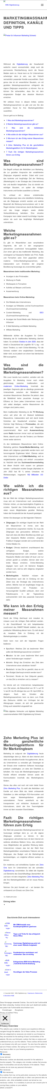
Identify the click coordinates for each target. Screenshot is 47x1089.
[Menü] (42, 5)
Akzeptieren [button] (19, 1010)
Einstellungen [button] (7, 1010)
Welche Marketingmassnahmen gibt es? (22, 124)
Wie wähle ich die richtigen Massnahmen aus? (24, 134)
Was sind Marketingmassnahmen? (20, 120)
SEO (42, 312)
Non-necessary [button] (5, 1070)
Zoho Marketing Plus (11, 788)
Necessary (6, 1054)
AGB (12, 995)
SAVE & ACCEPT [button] (6, 1088)
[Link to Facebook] (42, 998)
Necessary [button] (3, 1052)
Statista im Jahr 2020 (27, 341)
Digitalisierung (22, 64)
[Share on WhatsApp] (7, 904)
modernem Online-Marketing (15, 386)
